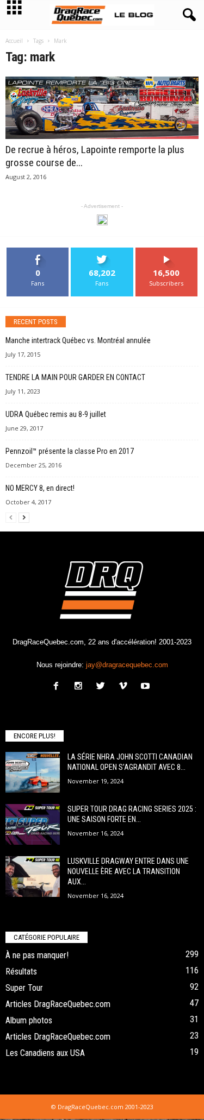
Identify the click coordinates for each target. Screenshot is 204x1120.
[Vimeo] (125, 687)
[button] (187, 15)
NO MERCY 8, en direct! (40, 488)
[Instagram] (81, 687)
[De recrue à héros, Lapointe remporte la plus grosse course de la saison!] (102, 108)
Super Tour (24, 988)
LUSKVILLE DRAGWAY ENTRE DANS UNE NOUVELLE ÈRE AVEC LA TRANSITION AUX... (128, 871)
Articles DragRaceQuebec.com (57, 1004)
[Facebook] (58, 687)
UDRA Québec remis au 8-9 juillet (55, 414)
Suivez (102, 252)
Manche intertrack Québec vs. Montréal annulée (78, 340)
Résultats (21, 971)
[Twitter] (103, 687)
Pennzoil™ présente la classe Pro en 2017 (69, 451)
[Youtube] (147, 687)
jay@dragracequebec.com (127, 665)
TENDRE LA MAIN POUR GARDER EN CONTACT (75, 377)
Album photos (28, 1020)
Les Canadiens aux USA (45, 1053)
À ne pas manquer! (37, 955)
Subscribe (166, 252)
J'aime (38, 252)
